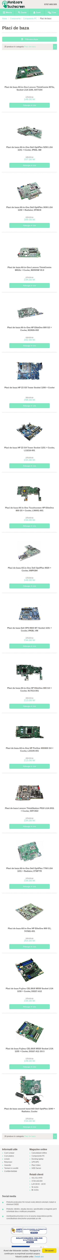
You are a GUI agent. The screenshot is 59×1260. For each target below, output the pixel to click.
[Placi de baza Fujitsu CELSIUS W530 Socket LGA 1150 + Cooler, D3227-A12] (29, 970)
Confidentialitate (10, 1171)
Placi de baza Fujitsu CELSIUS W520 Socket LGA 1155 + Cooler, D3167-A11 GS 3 (29, 1050)
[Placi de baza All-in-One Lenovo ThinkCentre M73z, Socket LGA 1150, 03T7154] (29, 69)
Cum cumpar (9, 1153)
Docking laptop (37, 1159)
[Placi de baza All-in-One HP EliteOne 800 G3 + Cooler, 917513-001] (29, 670)
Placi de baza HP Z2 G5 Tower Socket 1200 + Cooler (29, 387)
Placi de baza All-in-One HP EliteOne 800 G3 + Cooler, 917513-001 (29, 689)
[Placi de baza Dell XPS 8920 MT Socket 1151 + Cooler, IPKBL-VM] (29, 609)
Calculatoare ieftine (39, 1153)
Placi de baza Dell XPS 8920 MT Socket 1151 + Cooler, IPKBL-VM (29, 629)
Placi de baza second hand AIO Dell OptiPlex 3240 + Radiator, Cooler (29, 1110)
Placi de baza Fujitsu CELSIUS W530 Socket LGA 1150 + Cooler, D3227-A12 (29, 990)
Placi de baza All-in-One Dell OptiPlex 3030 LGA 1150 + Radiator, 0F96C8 (29, 208)
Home (4, 18)
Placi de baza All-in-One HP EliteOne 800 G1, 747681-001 (29, 929)
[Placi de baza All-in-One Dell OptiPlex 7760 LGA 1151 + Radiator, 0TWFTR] (29, 850)
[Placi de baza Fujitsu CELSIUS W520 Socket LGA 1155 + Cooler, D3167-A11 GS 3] (29, 1030)
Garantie (7, 1165)
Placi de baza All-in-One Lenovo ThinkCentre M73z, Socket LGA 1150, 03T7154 (30, 88)
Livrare (7, 1159)
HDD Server (36, 1168)
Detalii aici (39, 1256)
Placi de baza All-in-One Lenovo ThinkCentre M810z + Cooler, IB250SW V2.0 (29, 268)
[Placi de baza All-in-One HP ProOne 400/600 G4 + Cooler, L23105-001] (29, 730)
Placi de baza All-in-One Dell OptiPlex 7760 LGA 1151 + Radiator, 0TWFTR (29, 869)
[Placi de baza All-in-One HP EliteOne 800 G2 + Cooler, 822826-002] (29, 309)
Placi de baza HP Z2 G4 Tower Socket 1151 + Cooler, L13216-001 (29, 449)
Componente (15, 18)
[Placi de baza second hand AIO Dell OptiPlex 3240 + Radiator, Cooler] (29, 1090)
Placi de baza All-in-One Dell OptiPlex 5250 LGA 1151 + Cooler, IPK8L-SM (29, 148)
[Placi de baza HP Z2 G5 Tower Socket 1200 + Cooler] (29, 369)
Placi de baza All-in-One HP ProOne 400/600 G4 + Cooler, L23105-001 (29, 749)
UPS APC (35, 1162)
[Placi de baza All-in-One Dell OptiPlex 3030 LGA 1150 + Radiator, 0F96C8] (29, 189)
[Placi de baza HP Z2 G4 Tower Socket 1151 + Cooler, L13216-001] (29, 429)
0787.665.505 (50, 4)
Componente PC (30, 18)
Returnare (8, 1162)
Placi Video (36, 1165)
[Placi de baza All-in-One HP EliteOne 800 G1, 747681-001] (29, 910)
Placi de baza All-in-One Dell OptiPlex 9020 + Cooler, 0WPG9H (29, 569)
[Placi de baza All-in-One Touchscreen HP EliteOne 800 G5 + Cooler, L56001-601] (29, 489)
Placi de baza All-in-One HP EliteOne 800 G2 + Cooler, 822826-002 (29, 328)
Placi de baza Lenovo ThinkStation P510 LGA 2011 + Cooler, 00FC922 (29, 809)
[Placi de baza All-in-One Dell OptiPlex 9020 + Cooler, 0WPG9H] (29, 549)
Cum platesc (9, 1156)
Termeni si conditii (11, 1168)
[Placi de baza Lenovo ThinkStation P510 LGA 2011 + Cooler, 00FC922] (29, 790)
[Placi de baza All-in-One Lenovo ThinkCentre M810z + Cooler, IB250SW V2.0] (29, 249)
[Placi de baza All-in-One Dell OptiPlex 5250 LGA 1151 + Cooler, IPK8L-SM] (29, 129)
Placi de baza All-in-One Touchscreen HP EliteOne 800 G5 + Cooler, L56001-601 (29, 509)
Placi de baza (30, 47)
